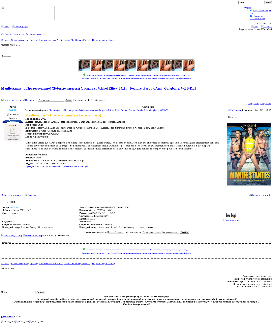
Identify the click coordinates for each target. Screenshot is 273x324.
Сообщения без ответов (12, 34)
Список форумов (19, 40)
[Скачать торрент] (228, 217)
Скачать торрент (231, 220)
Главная (5, 40)
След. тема (265, 103)
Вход (7, 26)
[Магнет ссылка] (233, 217)
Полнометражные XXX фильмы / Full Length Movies (64, 40)
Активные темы (33, 34)
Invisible (14, 207)
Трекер (33, 40)
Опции (247, 8)
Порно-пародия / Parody (103, 40)
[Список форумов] (28, 19)
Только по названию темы (257, 17)
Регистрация (21, 26)
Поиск (268, 26)
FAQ (256, 26)
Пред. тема (253, 103)
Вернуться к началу (11, 195)
